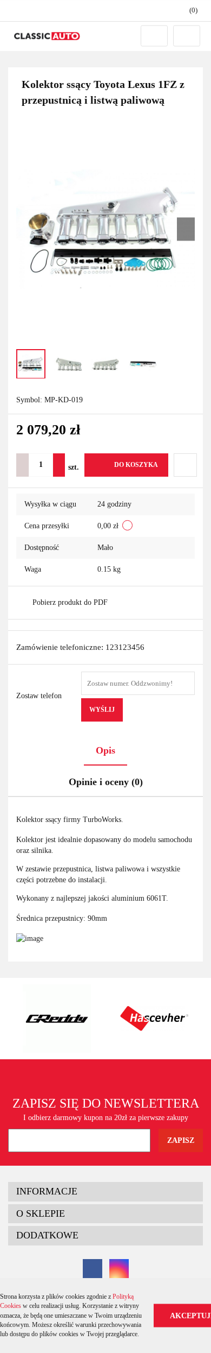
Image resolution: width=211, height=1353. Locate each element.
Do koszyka (136, 465)
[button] (188, 10)
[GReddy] (57, 1018)
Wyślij (102, 709)
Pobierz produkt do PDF (70, 602)
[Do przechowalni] (185, 465)
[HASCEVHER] (154, 1018)
